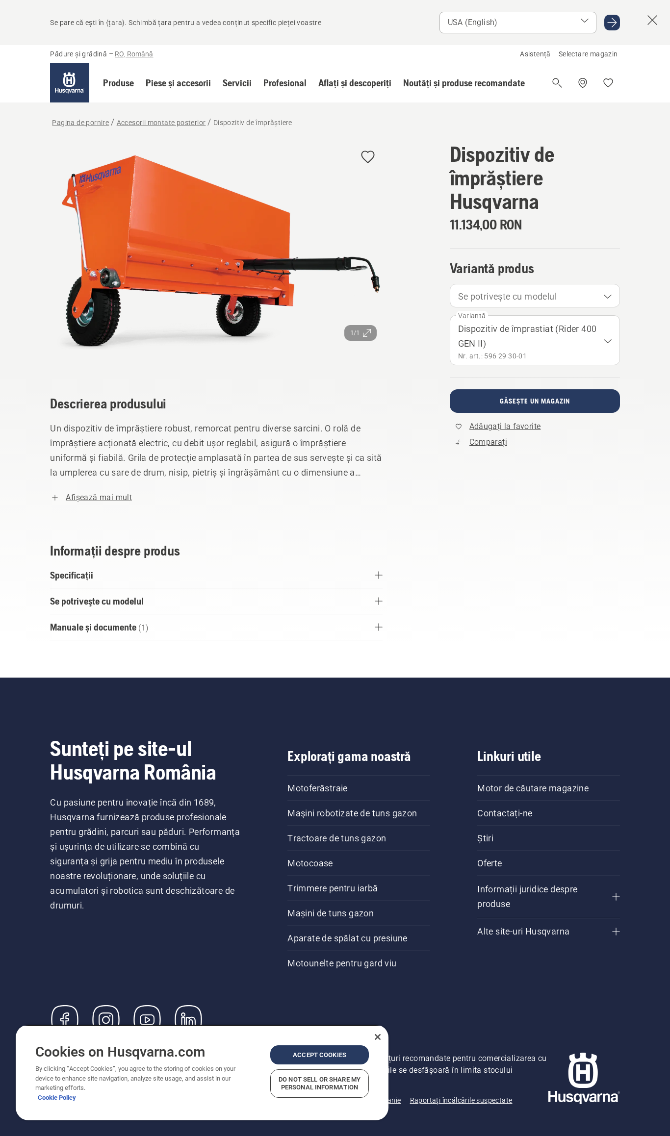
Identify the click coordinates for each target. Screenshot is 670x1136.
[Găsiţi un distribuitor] (582, 83)
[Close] (378, 1037)
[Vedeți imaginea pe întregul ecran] (216, 255)
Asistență (535, 54)
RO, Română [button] (134, 54)
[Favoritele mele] (608, 83)
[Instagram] (106, 1020)
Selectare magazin (588, 54)
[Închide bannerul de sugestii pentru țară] (652, 20)
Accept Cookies (319, 1055)
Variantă (472, 316)
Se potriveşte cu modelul (507, 296)
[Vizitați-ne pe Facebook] (64, 1020)
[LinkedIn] (188, 1020)
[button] (118, 82)
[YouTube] (147, 1020)
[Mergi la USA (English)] (612, 22)
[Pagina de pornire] (69, 82)
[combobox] (535, 295)
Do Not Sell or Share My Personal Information (320, 1083)
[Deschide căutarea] (557, 83)
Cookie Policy (57, 1097)
